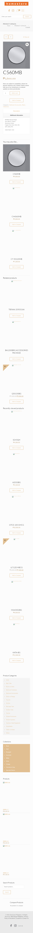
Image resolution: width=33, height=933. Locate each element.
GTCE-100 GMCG (16, 525)
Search (7, 892)
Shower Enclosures (11, 716)
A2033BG (16, 482)
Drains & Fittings (10, 696)
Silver (7, 761)
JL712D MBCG (16, 567)
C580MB (16, 174)
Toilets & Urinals (10, 729)
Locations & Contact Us (22, 918)
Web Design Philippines (17, 916)
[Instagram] (13, 10)
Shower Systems (10, 719)
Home (8, 25)
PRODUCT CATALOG (20, 25)
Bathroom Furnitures (11, 690)
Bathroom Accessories (15, 105)
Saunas (8, 713)
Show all (27, 37)
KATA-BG (16, 652)
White (7, 758)
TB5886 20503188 (16, 309)
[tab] (16, 111)
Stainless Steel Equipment (13, 723)
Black (23, 105)
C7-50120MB (16, 259)
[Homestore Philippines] (16, 3)
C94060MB (16, 216)
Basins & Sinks (10, 686)
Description (16, 111)
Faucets (8, 700)
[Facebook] (9, 10)
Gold (7, 749)
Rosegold (8, 752)
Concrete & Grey (10, 767)
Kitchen (8, 703)
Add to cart (15, 93)
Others (8, 733)
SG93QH (16, 440)
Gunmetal (8, 755)
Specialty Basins (10, 770)
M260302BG (16, 610)
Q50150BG (16, 393)
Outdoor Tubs (9, 709)
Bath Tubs (9, 683)
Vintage (8, 764)
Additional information (16, 115)
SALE (7, 680)
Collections (6, 106)
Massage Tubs (10, 706)
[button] (27, 44)
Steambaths (9, 726)
